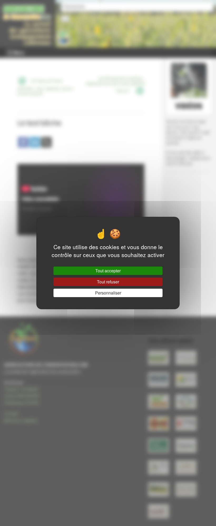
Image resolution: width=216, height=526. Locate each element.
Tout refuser (108, 282)
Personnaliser (108, 293)
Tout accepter (108, 271)
